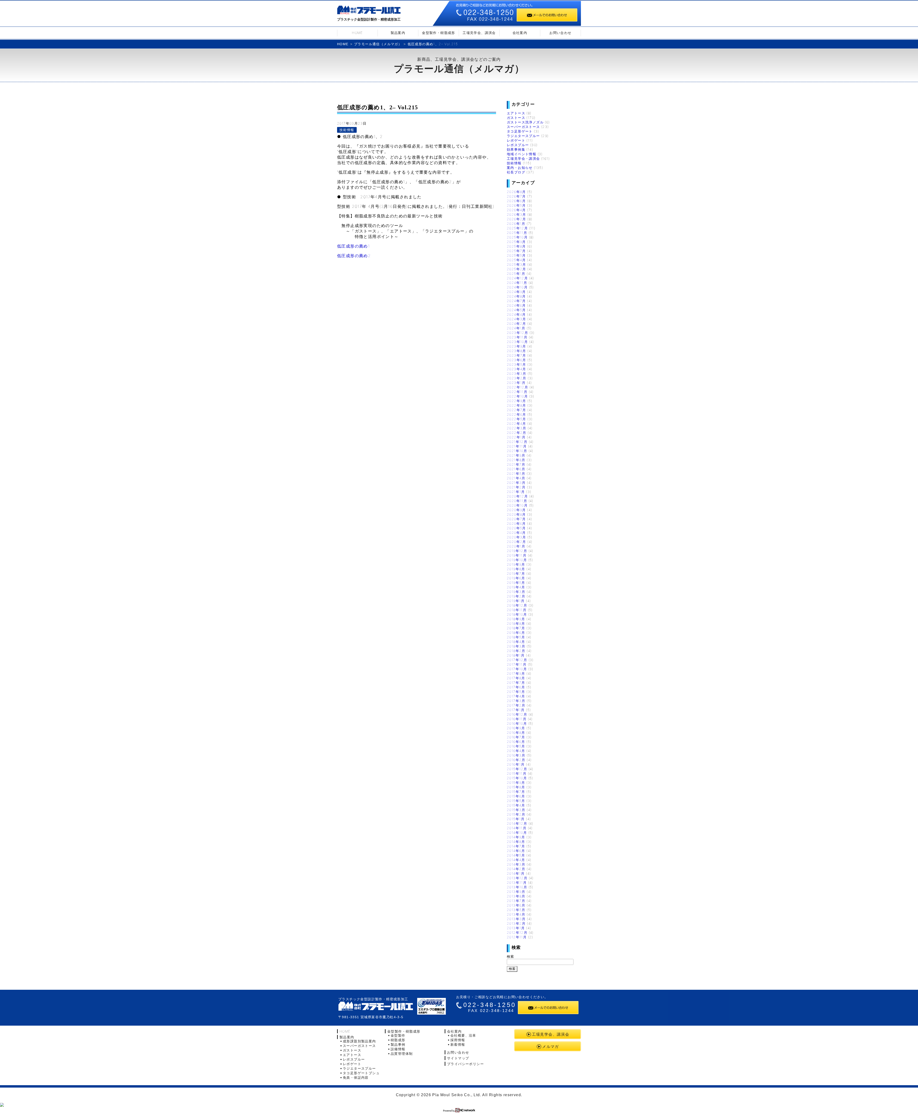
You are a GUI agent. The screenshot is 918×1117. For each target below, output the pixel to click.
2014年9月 (516, 837)
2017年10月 (517, 669)
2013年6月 (516, 905)
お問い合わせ (560, 33)
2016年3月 (516, 755)
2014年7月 (516, 846)
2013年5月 (516, 910)
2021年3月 (516, 483)
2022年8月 (516, 405)
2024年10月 (517, 287)
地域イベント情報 (521, 154)
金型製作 (398, 1035)
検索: (511, 956)
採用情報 (457, 1040)
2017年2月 (516, 705)
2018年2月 (516, 651)
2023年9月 (516, 346)
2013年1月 (516, 928)
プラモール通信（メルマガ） (378, 44)
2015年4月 (516, 805)
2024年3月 (516, 319)
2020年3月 (516, 537)
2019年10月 (517, 560)
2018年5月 (516, 637)
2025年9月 (516, 242)
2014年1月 (516, 873)
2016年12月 (517, 714)
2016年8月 (516, 732)
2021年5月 (516, 473)
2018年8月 (516, 623)
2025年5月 (516, 255)
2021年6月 (516, 469)
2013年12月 (517, 878)
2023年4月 (516, 369)
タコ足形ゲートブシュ (361, 1073)
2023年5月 (516, 364)
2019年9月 (516, 564)
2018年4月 (516, 642)
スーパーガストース (523, 127)
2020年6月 (516, 523)
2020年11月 (517, 501)
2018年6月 (516, 632)
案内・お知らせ (520, 168)
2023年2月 (516, 378)
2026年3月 (516, 214)
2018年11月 (516, 610)
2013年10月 (517, 887)
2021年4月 (516, 478)
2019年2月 (516, 596)
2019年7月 (516, 573)
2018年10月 (517, 614)
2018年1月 (516, 655)
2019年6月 (516, 578)
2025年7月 (516, 251)
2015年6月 (516, 796)
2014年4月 (516, 860)
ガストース (516, 118)
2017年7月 (516, 682)
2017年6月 (516, 687)
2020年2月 (516, 542)
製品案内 (398, 33)
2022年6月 (516, 414)
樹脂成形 (398, 1040)
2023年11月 (517, 337)
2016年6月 (516, 742)
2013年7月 (516, 901)
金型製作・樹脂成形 (438, 33)
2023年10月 (517, 342)
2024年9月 (516, 292)
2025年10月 (517, 237)
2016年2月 (516, 760)
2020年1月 (516, 546)
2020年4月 (516, 533)
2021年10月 (517, 451)
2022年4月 (516, 423)
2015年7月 (516, 792)
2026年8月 (516, 192)
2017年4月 (516, 696)
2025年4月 (516, 260)
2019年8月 (516, 569)
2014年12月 (517, 823)
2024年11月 (517, 283)
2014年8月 (516, 842)
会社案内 (520, 33)
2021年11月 (517, 446)
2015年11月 (516, 773)
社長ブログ (516, 172)
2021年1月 (516, 492)
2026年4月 (516, 210)
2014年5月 (516, 855)
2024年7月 (516, 301)
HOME (357, 33)
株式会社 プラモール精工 (375, 1006)
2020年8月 (516, 514)
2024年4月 (516, 314)
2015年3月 (516, 810)
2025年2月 (516, 269)
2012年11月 (517, 937)
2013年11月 (517, 882)
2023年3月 (516, 373)
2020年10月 (517, 505)
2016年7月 (516, 737)
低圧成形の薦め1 (353, 246)
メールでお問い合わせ (547, 15)
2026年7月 (516, 196)
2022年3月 (516, 428)
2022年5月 (516, 419)
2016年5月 (516, 746)
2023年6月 (516, 360)
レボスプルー (518, 145)
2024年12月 (517, 278)
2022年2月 (516, 433)
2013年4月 (516, 914)
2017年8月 (516, 678)
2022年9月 (516, 401)
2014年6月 (516, 851)
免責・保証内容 (356, 1077)
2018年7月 (516, 628)
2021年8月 (516, 460)
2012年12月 (517, 932)
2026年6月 (516, 201)
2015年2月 (516, 814)
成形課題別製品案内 (359, 1041)
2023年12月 (517, 333)
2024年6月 (516, 305)
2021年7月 (516, 464)
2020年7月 (516, 519)
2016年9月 (516, 728)
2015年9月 (516, 782)
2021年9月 (516, 455)
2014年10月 (517, 832)
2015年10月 (517, 778)
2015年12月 (517, 769)
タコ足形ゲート (520, 131)
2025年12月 (517, 228)
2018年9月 (516, 619)
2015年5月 (516, 801)
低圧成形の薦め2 (354, 255)
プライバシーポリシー (465, 1064)
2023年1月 (516, 383)
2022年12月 (517, 387)
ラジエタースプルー (523, 136)
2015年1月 (516, 819)
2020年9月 (516, 510)
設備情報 (398, 1049)
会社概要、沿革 (463, 1035)
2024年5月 (516, 310)
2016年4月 (516, 751)
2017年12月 (517, 660)
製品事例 (398, 1044)
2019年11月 (516, 555)
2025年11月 (517, 233)
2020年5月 (516, 528)
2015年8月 (516, 787)
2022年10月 (517, 396)
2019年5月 (516, 583)
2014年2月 (516, 869)
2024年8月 (516, 296)
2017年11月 (516, 664)
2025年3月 (516, 264)
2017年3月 (516, 701)
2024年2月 (516, 323)
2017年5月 (516, 692)
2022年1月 (516, 437)
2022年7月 (516, 410)
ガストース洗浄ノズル (525, 122)
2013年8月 (516, 896)
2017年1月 (516, 710)
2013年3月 (516, 919)
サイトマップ (458, 1058)
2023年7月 (516, 355)
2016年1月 (516, 764)
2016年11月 (516, 719)
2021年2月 (516, 487)
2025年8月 (516, 246)
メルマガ (550, 1046)
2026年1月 (516, 223)
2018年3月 (516, 646)
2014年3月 (516, 864)
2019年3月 (516, 592)
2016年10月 (517, 723)
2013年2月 (516, 923)
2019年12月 (517, 551)
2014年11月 (516, 828)
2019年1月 (516, 601)
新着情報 (457, 1044)
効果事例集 (516, 149)
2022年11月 (517, 392)
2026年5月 (516, 205)
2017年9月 (516, 673)
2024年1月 (516, 328)
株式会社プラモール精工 (369, 11)
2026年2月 (516, 219)
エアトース (516, 113)
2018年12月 (517, 605)
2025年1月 (516, 273)
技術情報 (346, 130)
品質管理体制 (402, 1053)
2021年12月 (517, 442)
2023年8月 (516, 351)
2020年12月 (517, 496)
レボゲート (516, 140)
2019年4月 (516, 587)
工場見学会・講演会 (523, 158)
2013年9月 (516, 892)
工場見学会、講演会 (479, 33)
